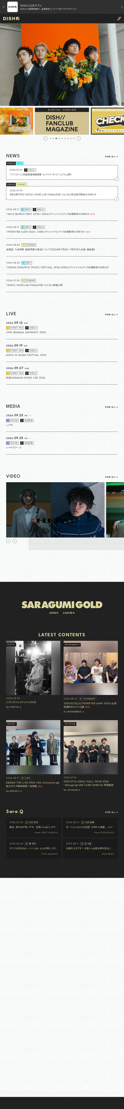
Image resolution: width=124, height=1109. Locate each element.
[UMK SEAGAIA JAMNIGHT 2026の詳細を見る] (62, 328)
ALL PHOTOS (12, 707)
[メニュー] (119, 18)
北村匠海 (26, 420)
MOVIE (12, 420)
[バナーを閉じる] (3, 7)
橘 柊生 (31, 843)
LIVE (26, 778)
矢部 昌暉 (88, 822)
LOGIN (67, 613)
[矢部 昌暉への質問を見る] (90, 827)
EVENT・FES (15, 327)
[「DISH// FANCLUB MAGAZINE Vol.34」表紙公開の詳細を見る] (62, 283)
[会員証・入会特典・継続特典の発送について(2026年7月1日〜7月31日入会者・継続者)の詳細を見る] (62, 247)
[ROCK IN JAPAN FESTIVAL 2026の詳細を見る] (62, 350)
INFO (19, 164)
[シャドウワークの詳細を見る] (62, 443)
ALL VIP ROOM (71, 790)
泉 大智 (86, 843)
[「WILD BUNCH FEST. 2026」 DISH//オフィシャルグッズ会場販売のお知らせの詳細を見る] (62, 212)
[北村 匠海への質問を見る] (33, 827)
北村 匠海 (32, 822)
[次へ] (79, 138)
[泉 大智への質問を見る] (90, 849)
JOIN (52, 613)
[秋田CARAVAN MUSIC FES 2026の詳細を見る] (62, 373)
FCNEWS (21, 185)
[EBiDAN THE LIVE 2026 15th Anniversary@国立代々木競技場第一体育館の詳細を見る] (33, 754)
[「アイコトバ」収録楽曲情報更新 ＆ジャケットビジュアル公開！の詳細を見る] (62, 172)
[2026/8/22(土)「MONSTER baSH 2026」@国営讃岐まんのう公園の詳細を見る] (91, 675)
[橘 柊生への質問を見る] (33, 849)
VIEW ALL (110, 157)
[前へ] (45, 138)
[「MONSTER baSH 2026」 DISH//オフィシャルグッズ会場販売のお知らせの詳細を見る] (62, 230)
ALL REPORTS (12, 791)
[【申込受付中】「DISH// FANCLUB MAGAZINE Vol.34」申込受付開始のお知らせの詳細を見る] (62, 193)
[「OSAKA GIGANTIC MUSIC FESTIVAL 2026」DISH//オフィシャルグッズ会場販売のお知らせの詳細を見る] (62, 265)
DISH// (30, 169)
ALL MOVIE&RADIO (73, 712)
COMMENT (87, 698)
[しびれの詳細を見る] (62, 420)
